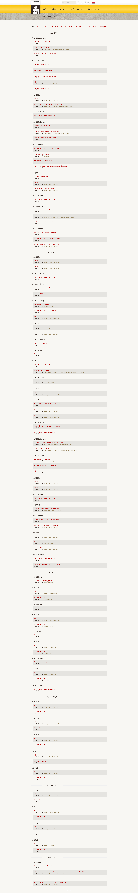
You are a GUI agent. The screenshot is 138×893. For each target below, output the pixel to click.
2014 (94, 26)
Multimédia (80, 9)
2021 (61, 26)
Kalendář (71, 9)
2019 (70, 26)
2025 (41, 26)
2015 (89, 26)
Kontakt (97, 9)
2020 (65, 26)
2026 (37, 26)
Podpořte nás (89, 9)
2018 (75, 26)
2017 (80, 26)
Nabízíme (53, 9)
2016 (84, 26)
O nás (44, 9)
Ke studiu (62, 9)
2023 (51, 26)
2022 (56, 26)
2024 (46, 26)
